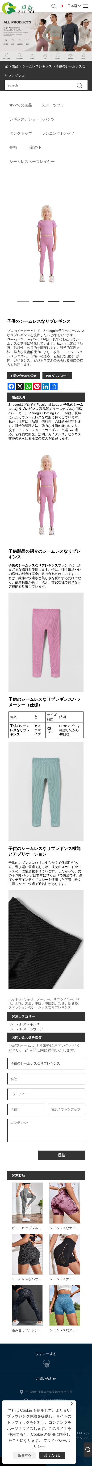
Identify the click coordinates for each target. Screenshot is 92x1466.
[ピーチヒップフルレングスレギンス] (27, 1202)
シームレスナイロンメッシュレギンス (65, 1279)
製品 (15, 66)
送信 (61, 1155)
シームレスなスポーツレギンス (65, 1330)
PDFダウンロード (57, 375)
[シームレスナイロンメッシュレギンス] (64, 1253)
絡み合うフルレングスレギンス (28, 1330)
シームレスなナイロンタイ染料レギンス (65, 1228)
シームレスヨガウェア (26, 1029)
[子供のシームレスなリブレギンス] (46, 243)
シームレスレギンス (37, 66)
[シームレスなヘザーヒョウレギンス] (27, 1253)
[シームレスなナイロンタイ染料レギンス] (64, 1202)
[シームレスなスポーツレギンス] (64, 1305)
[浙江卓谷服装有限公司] (18, 13)
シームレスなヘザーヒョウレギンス (28, 1279)
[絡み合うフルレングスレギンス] (27, 1305)
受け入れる (52, 1455)
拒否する (24, 1455)
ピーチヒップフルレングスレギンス (28, 1228)
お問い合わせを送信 (23, 375)
